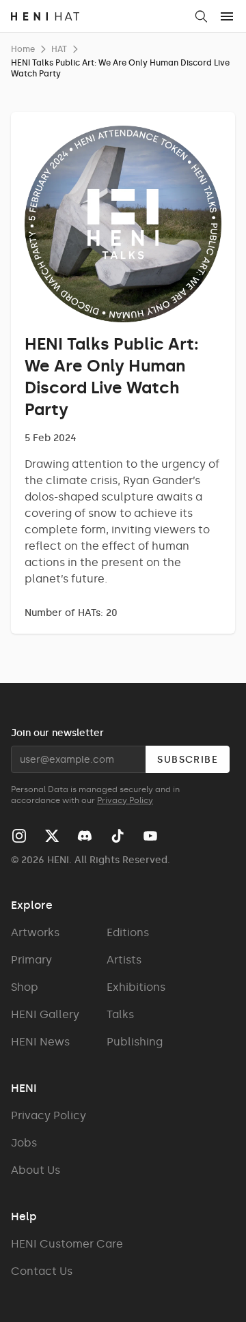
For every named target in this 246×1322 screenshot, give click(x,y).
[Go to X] (52, 836)
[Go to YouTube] (150, 836)
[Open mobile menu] (227, 16)
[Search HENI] (200, 16)
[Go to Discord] (85, 836)
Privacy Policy (125, 800)
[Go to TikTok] (117, 836)
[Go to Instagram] (19, 836)
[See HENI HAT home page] (97, 16)
